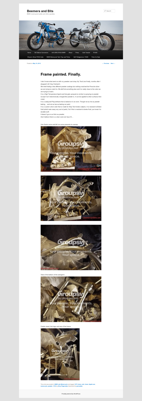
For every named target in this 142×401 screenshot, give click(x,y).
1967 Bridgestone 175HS (80, 57)
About (70, 52)
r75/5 (54, 386)
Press (77, 52)
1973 (76, 384)
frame (86, 384)
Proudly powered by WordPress (71, 394)
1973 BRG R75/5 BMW (58, 52)
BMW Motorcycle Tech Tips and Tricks (58, 57)
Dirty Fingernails (63, 386)
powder (50, 386)
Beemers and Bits (40, 11)
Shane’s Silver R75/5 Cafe (35, 57)
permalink (79, 386)
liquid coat (92, 384)
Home (29, 52)
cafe (83, 384)
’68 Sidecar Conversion (41, 52)
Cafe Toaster (86, 52)
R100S (95, 52)
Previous (105, 63)
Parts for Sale (96, 57)
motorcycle (44, 386)
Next (113, 63)
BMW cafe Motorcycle (61, 384)
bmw (79, 384)
